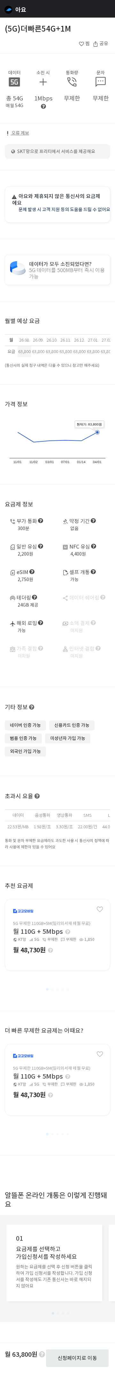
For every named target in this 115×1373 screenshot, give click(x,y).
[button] (47, 989)
